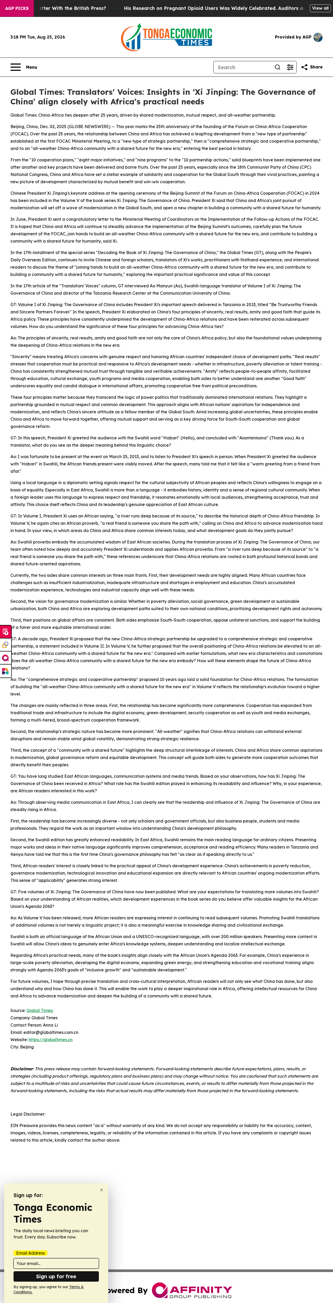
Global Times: (40, 1010)
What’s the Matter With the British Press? (56, 8)
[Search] (277, 67)
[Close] (101, 1189)
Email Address (30, 1253)
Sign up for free (56, 1276)
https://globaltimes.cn (51, 1039)
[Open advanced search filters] (290, 67)
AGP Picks (17, 8)
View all (320, 8)
